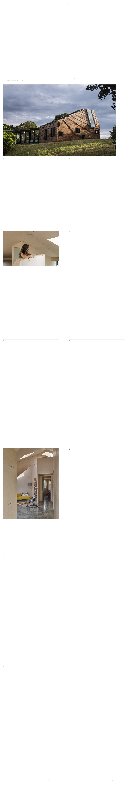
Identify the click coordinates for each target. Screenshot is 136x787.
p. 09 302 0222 (5, 782)
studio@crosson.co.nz (6, 784)
